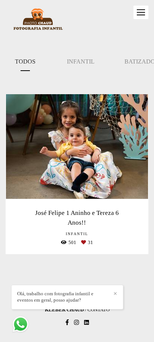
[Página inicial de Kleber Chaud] (38, 20)
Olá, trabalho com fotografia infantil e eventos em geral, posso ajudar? (55, 297)
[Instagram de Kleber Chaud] (76, 322)
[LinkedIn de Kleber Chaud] (86, 322)
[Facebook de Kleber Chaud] (67, 322)
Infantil (81, 61)
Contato (98, 309)
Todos (25, 61)
